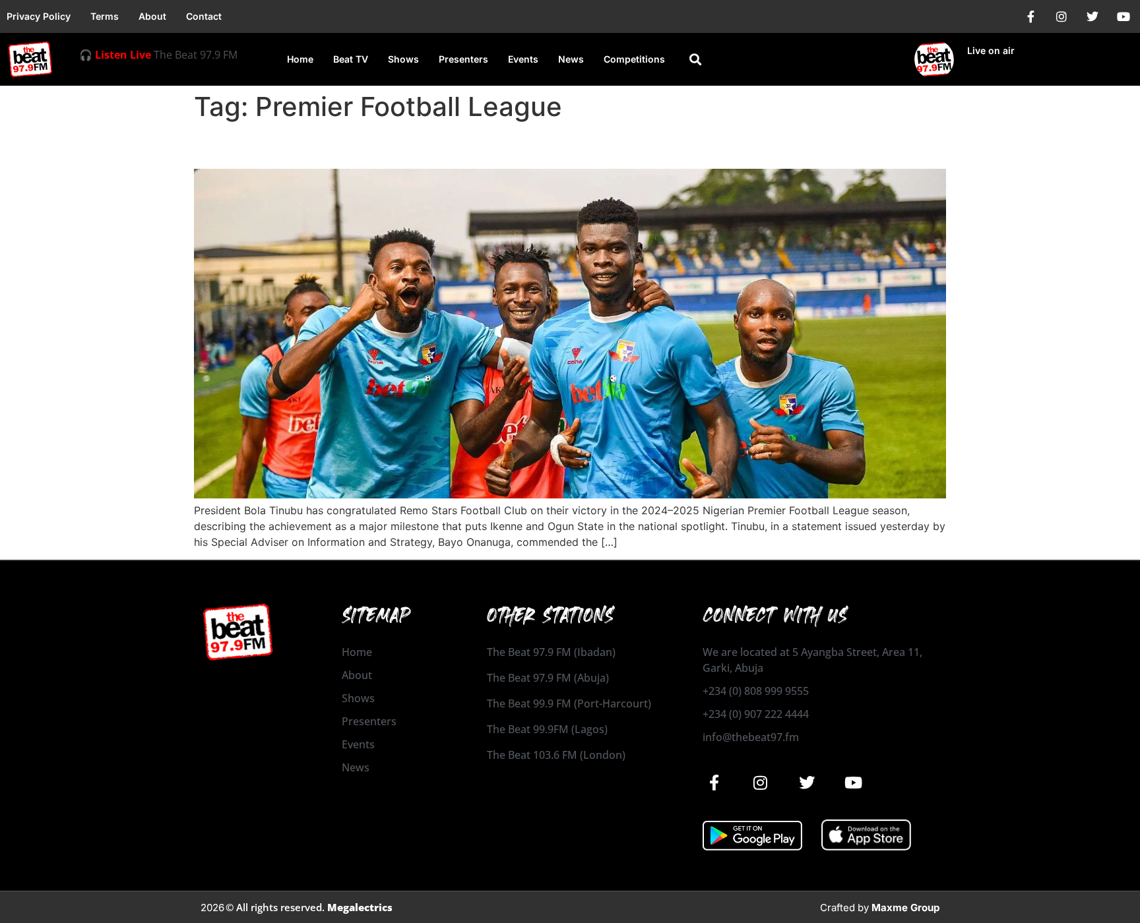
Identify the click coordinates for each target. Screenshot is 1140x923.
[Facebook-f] (1030, 16)
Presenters (463, 59)
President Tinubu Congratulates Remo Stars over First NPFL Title (518, 145)
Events (523, 59)
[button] (696, 60)
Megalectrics (360, 907)
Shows (403, 59)
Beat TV (350, 59)
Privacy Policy (39, 16)
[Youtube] (1123, 16)
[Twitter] (1092, 16)
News (571, 59)
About (152, 16)
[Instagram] (1061, 16)
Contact (204, 16)
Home (300, 59)
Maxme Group (905, 907)
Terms (104, 16)
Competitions (634, 59)
